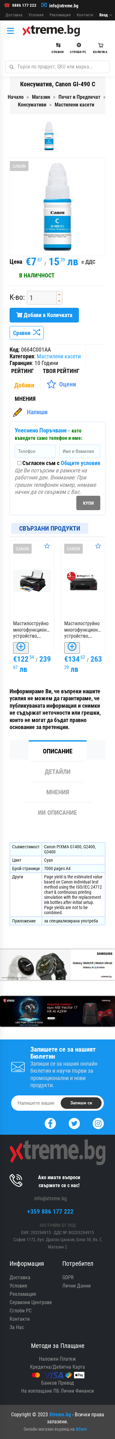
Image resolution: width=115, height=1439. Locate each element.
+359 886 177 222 (50, 1211)
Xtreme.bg (60, 1415)
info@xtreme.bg (63, 5)
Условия (35, 14)
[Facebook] (50, 1122)
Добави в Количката (47, 315)
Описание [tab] (58, 751)
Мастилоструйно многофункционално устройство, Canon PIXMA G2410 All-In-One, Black (32, 629)
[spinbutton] (39, 297)
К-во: (17, 297)
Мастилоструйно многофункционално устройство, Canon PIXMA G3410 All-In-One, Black (83, 629)
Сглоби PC (21, 1311)
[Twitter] (74, 1122)
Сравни (23, 333)
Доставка (13, 14)
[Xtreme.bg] (51, 30)
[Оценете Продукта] (47, 546)
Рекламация (60, 14)
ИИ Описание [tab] (57, 812)
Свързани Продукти (49, 528)
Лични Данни (76, 1286)
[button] (59, 294)
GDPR (68, 1277)
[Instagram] (98, 1122)
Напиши (37, 412)
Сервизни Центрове (31, 1302)
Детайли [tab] (58, 771)
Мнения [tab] (57, 792)
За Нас (17, 1327)
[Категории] (12, 31)
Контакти (85, 14)
